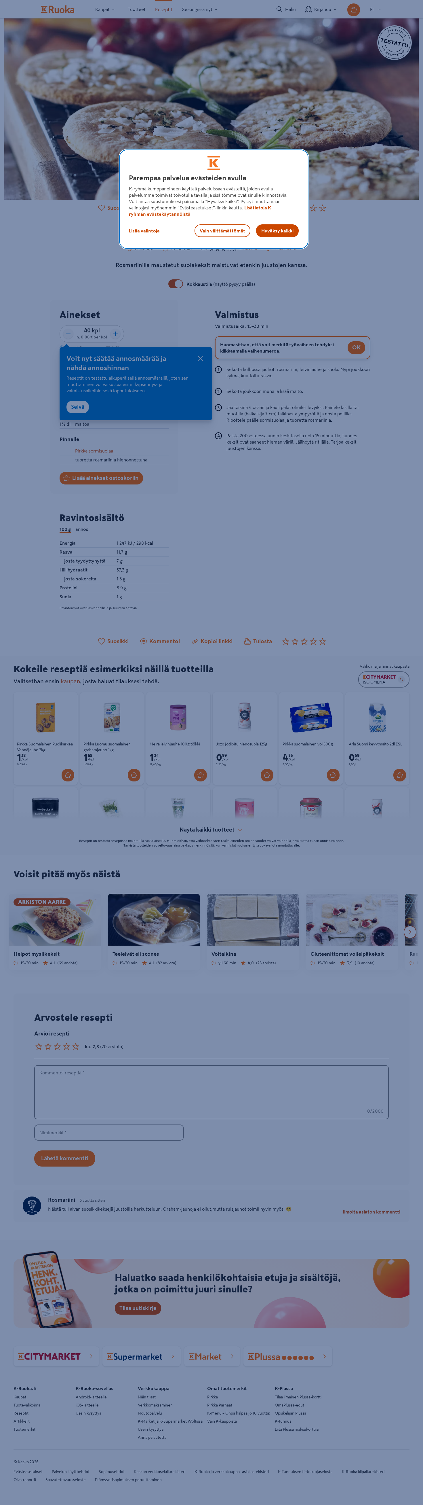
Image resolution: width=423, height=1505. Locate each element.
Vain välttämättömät (222, 230)
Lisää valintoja (144, 230)
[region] (213, 199)
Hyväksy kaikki (277, 230)
